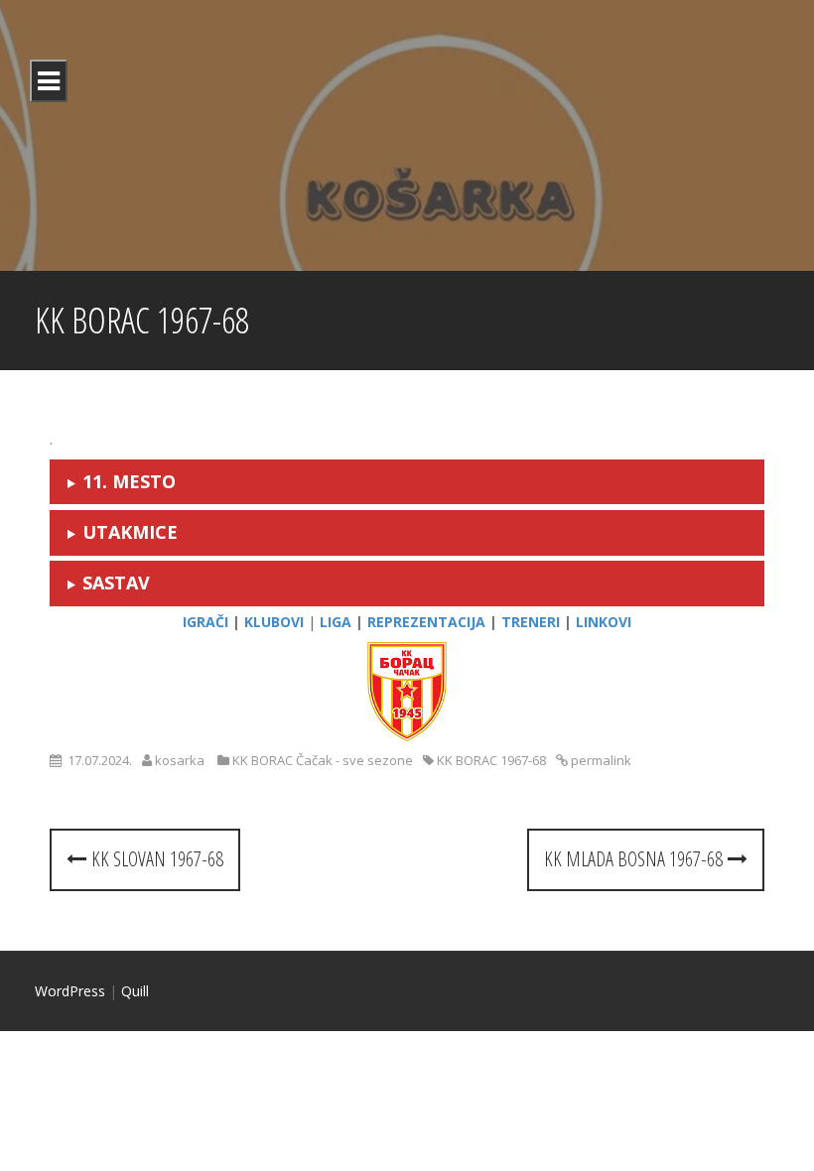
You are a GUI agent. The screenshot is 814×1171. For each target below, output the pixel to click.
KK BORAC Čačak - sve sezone (322, 760)
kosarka (179, 760)
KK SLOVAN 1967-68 (154, 859)
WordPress (70, 990)
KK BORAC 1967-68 (491, 760)
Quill (135, 990)
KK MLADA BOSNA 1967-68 (636, 859)
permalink (599, 760)
